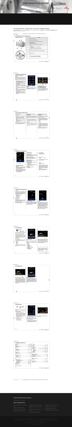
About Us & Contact (38, 424)
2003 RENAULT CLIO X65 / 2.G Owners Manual (19, 409)
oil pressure (30, 33)
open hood (27, 33)
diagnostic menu (28, 379)
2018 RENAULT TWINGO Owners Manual (19, 407)
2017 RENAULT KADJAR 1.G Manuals (23, 397)
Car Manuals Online (36, 3)
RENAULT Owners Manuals (19, 402)
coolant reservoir (43, 379)
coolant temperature (38, 379)
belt (30, 379)
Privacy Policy (33, 424)
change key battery (33, 379)
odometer (33, 33)
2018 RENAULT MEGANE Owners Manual (50, 408)
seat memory (36, 33)
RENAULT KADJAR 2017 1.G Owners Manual (19, 400)
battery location (40, 33)
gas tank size (43, 33)
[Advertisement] (36, 19)
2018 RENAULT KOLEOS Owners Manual (50, 406)
